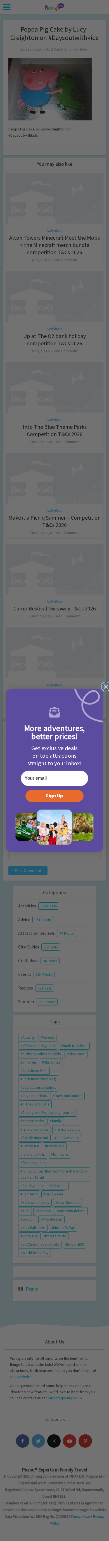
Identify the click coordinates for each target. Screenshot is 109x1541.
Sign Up (54, 796)
